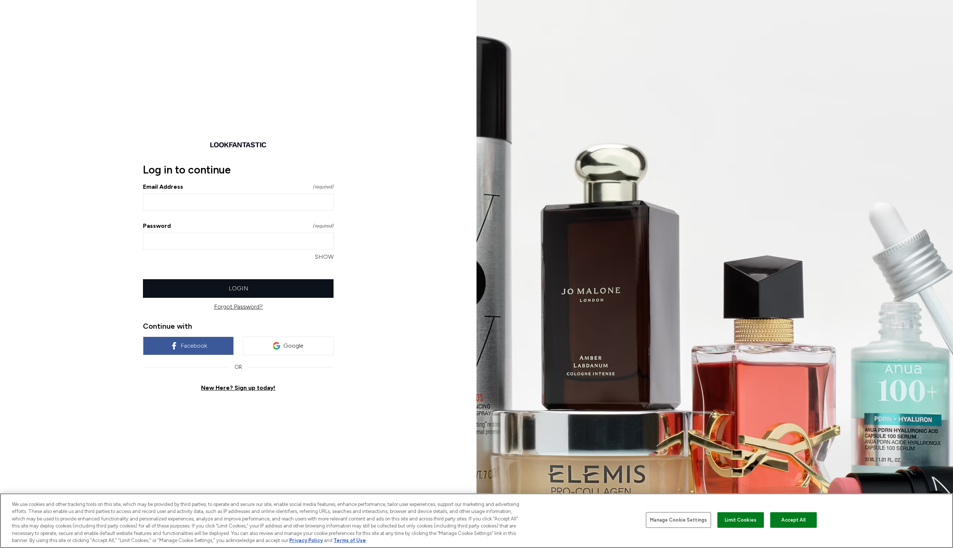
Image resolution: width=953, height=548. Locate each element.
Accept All (793, 520)
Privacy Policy (306, 540)
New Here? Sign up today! (238, 387)
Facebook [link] (194, 345)
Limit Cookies (740, 520)
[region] (476, 520)
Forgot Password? (238, 306)
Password (238, 225)
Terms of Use (350, 540)
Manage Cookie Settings (678, 520)
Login (238, 288)
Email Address (238, 186)
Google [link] (293, 345)
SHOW (324, 256)
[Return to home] (238, 144)
